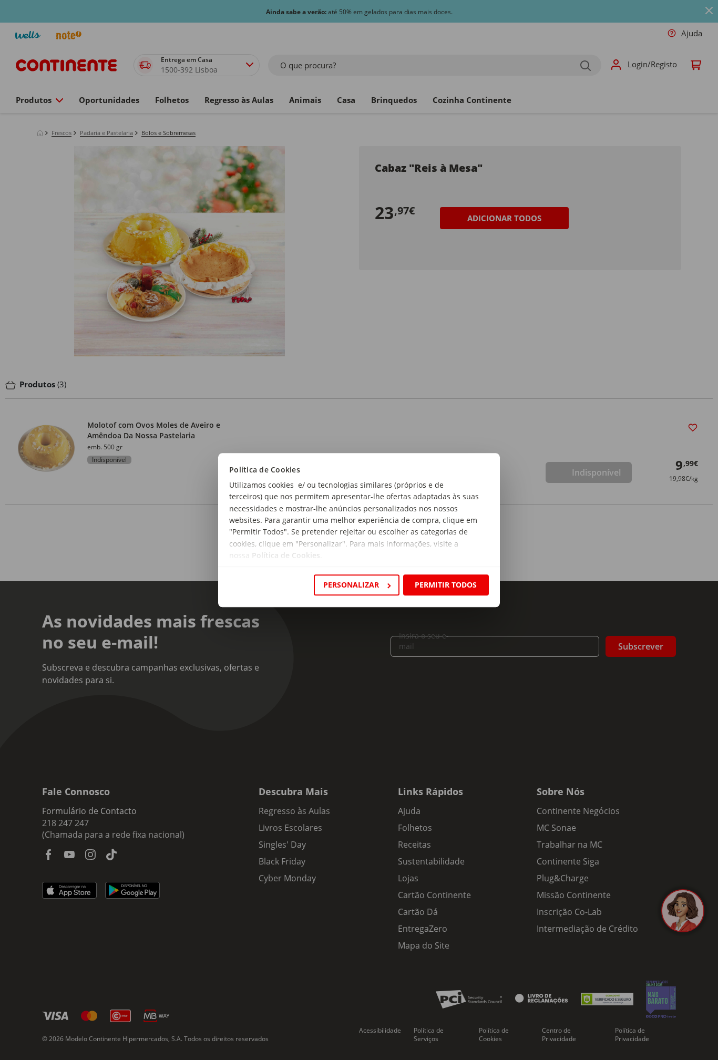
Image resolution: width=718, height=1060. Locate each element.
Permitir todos (446, 585)
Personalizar (351, 585)
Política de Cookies (286, 556)
